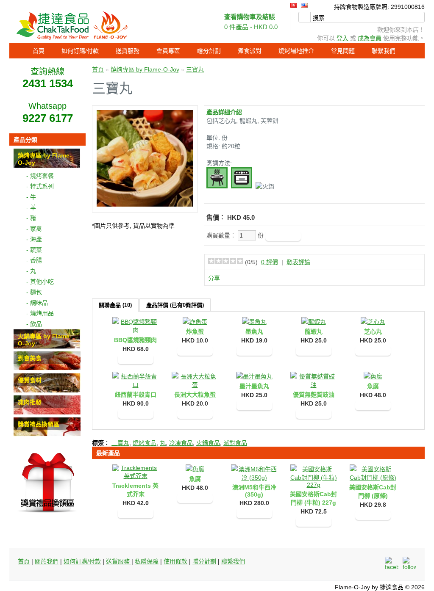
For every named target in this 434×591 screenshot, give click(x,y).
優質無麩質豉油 (313, 394)
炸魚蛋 (195, 331)
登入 (342, 38)
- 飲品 (34, 323)
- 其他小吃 (40, 281)
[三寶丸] (145, 204)
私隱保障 (147, 561)
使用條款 (175, 561)
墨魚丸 (254, 331)
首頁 (39, 50)
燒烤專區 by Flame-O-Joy (145, 69)
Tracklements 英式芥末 (135, 489)
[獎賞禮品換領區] (47, 434)
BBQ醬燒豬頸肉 (135, 340)
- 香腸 (34, 260)
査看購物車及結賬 (249, 16)
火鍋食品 (208, 442)
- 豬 (31, 218)
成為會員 (369, 38)
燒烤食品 (144, 442)
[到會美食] (47, 368)
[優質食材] (47, 390)
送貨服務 (127, 50)
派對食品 (235, 442)
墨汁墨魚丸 (254, 386)
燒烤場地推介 (296, 50)
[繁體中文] (293, 5)
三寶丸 (195, 69)
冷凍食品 (181, 442)
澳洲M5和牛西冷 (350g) (254, 491)
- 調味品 (37, 302)
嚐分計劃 (209, 50)
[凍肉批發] (47, 412)
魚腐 (373, 386)
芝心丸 (373, 331)
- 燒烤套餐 (40, 175)
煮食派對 (250, 50)
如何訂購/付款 (80, 50)
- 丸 (31, 271)
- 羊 (31, 207)
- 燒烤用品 (40, 313)
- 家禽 (34, 228)
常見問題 (343, 50)
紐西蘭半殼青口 (135, 394)
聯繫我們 (383, 50)
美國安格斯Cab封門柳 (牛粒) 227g (313, 498)
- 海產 (34, 239)
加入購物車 (135, 359)
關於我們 (46, 561)
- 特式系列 (40, 186)
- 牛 (31, 196)
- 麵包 (34, 292)
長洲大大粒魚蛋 (195, 394)
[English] (304, 5)
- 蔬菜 (34, 249)
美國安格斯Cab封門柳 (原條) (372, 491)
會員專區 (168, 50)
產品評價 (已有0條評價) (175, 305)
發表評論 (298, 262)
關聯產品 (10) (115, 305)
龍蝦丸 (314, 331)
